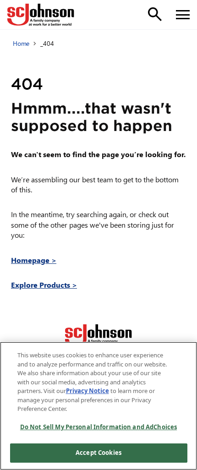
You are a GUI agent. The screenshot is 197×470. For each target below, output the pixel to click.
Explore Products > (44, 285)
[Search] (155, 14)
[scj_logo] (98, 335)
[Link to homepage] (40, 15)
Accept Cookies (98, 452)
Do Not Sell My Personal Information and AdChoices (98, 427)
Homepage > (33, 260)
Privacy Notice (87, 391)
